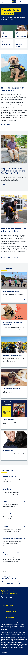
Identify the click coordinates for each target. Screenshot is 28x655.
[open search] (6, 2)
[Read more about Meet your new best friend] (14, 287)
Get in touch (10, 617)
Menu (3, 2)
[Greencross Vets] (14, 516)
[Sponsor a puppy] (21, 43)
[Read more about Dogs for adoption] (14, 414)
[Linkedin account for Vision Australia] (11, 597)
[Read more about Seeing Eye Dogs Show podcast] (14, 352)
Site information (11, 611)
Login (20, 2)
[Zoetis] (14, 504)
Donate (24, 2)
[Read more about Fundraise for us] (14, 445)
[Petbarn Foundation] (14, 479)
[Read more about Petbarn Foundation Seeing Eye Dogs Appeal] (14, 319)
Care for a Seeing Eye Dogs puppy (10, 257)
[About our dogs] (7, 43)
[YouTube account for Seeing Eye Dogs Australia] (2, 597)
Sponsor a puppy (5, 124)
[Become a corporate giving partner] (14, 557)
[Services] (7, 34)
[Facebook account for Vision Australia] (6, 597)
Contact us (9, 583)
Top (3, 571)
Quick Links (9, 605)
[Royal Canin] (14, 492)
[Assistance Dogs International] (14, 542)
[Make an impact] (21, 34)
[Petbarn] (14, 529)
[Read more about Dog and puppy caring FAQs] (14, 383)
